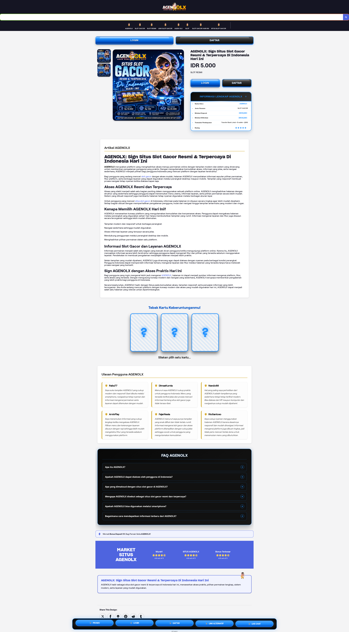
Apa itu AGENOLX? (115, 467)
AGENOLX (166, 275)
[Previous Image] (115, 85)
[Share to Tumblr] (141, 616)
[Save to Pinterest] (125, 616)
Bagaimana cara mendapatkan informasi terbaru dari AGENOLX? (140, 516)
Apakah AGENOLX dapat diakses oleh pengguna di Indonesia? (139, 476)
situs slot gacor (142, 201)
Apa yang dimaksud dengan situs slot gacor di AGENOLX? (136, 486)
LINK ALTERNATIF (216, 624)
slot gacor (146, 176)
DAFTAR (214, 40)
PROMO (96, 623)
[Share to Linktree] (118, 616)
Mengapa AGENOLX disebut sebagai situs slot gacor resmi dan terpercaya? (145, 496)
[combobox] (171, 17)
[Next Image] (182, 85)
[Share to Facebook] (110, 616)
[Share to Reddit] (133, 616)
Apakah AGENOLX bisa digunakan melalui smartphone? (135, 506)
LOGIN (134, 40)
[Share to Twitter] (103, 616)
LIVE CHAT (256, 624)
